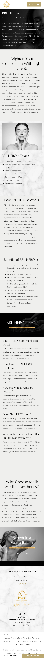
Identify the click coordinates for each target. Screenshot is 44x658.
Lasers (11, 18)
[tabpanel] (22, 349)
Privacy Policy (11, 653)
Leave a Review (22, 580)
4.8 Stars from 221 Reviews (22, 577)
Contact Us (33, 656)
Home (4, 18)
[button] (34, 4)
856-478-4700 (11, 656)
